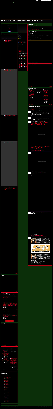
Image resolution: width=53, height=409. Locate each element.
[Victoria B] (25, 64)
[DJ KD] (8, 280)
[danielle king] (22, 56)
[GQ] (5, 283)
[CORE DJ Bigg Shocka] (2, 280)
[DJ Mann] (2, 390)
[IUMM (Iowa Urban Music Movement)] (22, 59)
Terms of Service (48, 406)
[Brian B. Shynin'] (8, 283)
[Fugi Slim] (8, 278)
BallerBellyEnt (6, 380)
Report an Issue (42, 406)
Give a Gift (6, 375)
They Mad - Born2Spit (5, 360)
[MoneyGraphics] (13, 286)
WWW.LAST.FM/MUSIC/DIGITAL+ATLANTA (37, 150)
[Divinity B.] (25, 56)
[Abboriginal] (2, 376)
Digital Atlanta (42, 121)
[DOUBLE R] (2, 399)
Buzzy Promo (6, 383)
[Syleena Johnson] (20, 67)
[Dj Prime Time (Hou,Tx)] (5, 289)
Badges (38, 406)
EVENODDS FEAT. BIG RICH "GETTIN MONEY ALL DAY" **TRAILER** (45, 97)
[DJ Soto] (2, 393)
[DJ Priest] (22, 62)
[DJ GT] (10, 283)
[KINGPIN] (5, 286)
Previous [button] (2, 334)
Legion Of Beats (40, 235)
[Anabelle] (25, 67)
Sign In (40, 0)
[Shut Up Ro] (15, 286)
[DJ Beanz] (5, 280)
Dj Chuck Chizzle (6, 400)
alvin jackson (5, 294)
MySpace (21, 42)
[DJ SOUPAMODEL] (8, 289)
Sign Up (37, 0)
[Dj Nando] (13, 283)
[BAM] (10, 289)
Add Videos (31, 104)
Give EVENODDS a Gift (35, 29)
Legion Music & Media (34, 235)
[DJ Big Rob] (2, 289)
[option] (9, 334)
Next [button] (16, 334)
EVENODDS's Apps (21, 50)
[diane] (20, 59)
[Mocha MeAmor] (15, 283)
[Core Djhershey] (15, 289)
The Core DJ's (10, 406)
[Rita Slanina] (2, 286)
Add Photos (4, 345)
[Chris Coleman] (10, 278)
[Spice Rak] (2, 283)
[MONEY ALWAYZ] (25, 59)
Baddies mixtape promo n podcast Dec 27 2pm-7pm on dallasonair (5, 354)
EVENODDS (38, 91)
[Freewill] (20, 62)
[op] (22, 67)
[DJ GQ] (13, 289)
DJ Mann (5, 389)
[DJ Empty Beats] (13, 280)
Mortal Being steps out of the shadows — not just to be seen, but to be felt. (13, 364)
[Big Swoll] (13, 278)
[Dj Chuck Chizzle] (2, 402)
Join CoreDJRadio (31, 109)
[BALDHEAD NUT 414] (2, 379)
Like (20, 38)
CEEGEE (5, 386)
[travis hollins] (25, 62)
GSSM (7, 356)
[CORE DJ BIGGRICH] (10, 280)
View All (16, 273)
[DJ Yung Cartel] (2, 396)
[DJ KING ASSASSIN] (15, 280)
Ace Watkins (5, 309)
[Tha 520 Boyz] (20, 64)
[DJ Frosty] (5, 278)
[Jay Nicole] (8, 286)
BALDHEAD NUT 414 (7, 377)
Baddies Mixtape (13, 350)
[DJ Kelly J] (2, 278)
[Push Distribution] (20, 56)
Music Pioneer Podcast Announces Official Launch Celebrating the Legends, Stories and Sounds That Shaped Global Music (10, 304)
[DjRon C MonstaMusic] (10, 286)
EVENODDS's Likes (21, 51)
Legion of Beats (43, 212)
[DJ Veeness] (15, 278)
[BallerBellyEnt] (2, 382)
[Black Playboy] (22, 64)
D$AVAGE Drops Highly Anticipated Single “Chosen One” (10, 316)
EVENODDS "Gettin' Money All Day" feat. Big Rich (31, 95)
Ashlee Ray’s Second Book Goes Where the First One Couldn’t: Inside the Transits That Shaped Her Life (10, 296)
